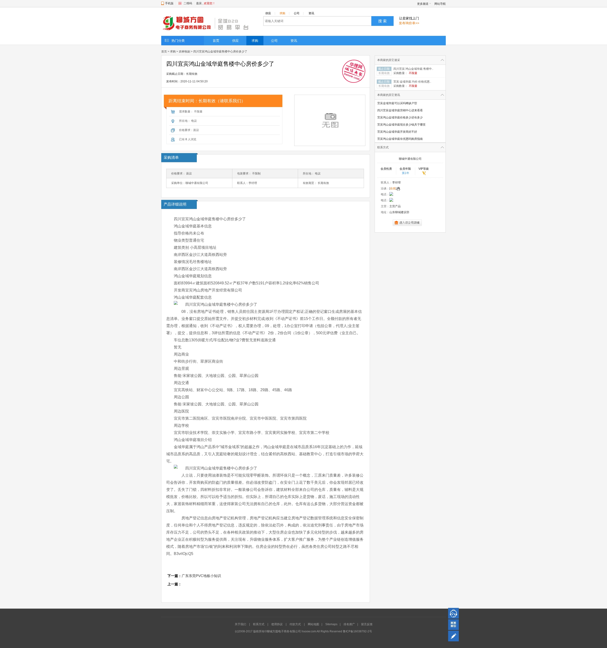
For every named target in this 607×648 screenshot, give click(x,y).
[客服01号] (453, 613)
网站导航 (440, 3)
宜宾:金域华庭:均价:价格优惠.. (412, 81)
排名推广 (349, 624)
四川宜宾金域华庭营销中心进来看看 (400, 110)
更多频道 (422, 3)
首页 (216, 40)
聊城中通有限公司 (410, 158)
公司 (299, 13)
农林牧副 (184, 51)
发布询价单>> (409, 23)
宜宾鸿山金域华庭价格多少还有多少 (400, 117)
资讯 (311, 13)
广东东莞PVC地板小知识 (201, 576)
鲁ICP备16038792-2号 (357, 631)
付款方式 (295, 624)
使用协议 (277, 624)
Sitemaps (331, 624)
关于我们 (240, 624)
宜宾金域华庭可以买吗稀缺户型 (397, 103)
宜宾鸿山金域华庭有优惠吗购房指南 (400, 139)
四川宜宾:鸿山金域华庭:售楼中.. (413, 68)
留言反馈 (366, 624)
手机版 (169, 3)
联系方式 (258, 624)
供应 (270, 13)
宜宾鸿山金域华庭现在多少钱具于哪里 (401, 124)
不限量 (413, 73)
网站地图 (313, 624)
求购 (285, 13)
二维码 (188, 3)
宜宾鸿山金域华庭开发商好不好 (397, 131)
